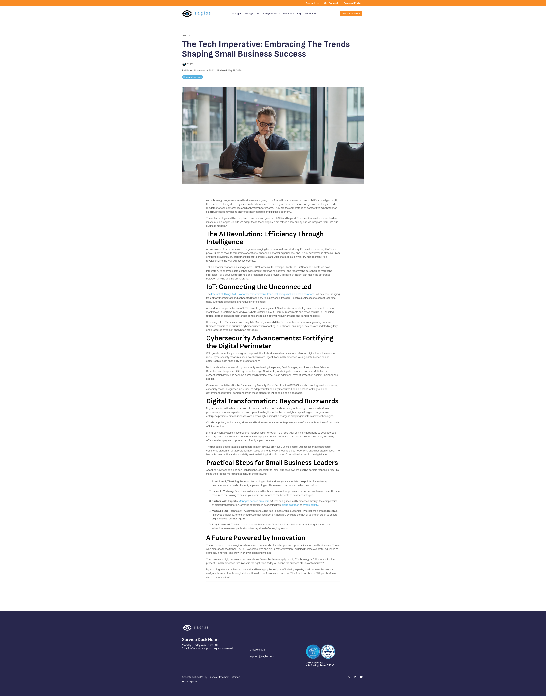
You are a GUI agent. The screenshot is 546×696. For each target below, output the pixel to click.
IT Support (237, 13)
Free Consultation (351, 13)
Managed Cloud (252, 13)
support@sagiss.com (262, 656)
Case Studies (309, 13)
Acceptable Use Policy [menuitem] (194, 677)
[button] (349, 677)
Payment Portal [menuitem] (352, 3)
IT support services (192, 77)
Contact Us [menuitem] (312, 3)
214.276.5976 (257, 649)
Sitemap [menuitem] (235, 677)
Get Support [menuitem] (331, 3)
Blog (299, 13)
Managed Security (272, 13)
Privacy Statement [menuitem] (219, 677)
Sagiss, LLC (192, 63)
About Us (287, 13)
